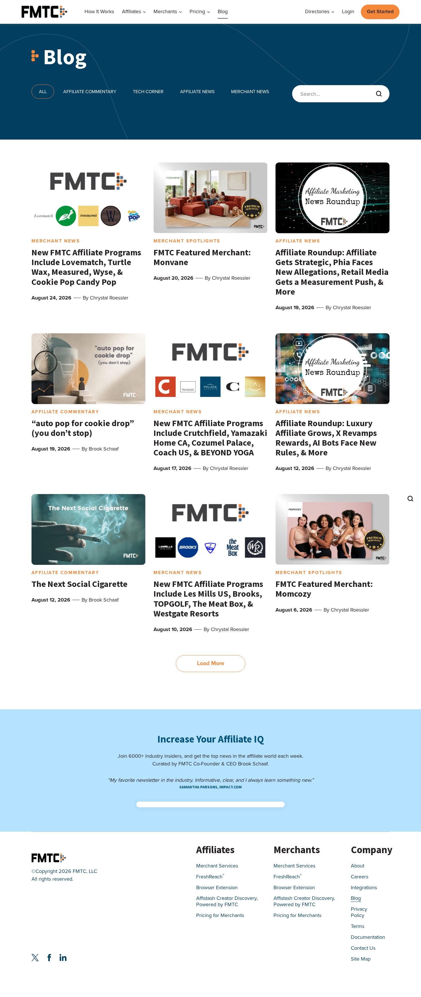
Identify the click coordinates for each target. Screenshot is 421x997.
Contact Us (363, 948)
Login (348, 12)
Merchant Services (217, 866)
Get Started (380, 11)
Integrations (364, 888)
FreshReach (210, 877)
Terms (357, 926)
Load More (210, 663)
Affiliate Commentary (89, 91)
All (43, 91)
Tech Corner (148, 91)
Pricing (197, 12)
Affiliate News (197, 91)
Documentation (368, 937)
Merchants (165, 12)
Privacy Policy (359, 912)
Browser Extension (217, 888)
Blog (223, 12)
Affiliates (131, 12)
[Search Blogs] (410, 499)
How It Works (99, 12)
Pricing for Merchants (220, 915)
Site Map (361, 959)
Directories (317, 12)
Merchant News (250, 91)
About (357, 866)
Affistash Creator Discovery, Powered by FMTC (227, 901)
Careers (359, 877)
